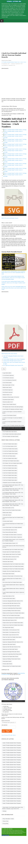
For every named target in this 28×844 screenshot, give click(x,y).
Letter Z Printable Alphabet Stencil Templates (12, 803)
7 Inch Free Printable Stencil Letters (10, 475)
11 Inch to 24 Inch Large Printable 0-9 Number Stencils (11, 422)
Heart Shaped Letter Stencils (8, 573)
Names (17, 15)
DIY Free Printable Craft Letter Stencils (10, 436)
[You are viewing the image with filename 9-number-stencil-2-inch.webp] (14, 175)
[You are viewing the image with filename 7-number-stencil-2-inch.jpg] (14, 163)
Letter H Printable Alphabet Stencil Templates (12, 759)
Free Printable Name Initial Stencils (10, 431)
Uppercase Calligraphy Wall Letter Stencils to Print (13, 642)
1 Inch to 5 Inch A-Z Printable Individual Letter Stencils (13, 425)
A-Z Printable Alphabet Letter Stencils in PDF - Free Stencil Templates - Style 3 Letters (12, 501)
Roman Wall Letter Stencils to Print (9, 620)
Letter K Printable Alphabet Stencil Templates (12, 767)
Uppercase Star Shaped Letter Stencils (10, 656)
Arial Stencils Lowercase (7, 392)
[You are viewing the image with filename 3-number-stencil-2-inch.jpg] (14, 144)
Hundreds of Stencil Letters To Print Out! (11, 397)
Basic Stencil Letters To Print (8, 385)
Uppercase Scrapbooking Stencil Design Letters (12, 654)
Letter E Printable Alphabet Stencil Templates (12, 752)
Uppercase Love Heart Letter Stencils (10, 649)
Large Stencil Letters (7, 373)
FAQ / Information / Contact (8, 818)
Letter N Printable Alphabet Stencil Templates (12, 774)
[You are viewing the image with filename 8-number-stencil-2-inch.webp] (14, 170)
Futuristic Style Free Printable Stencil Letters (11, 551)
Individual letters (18, 14)
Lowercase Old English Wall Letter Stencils (11, 605)
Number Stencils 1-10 (7, 394)
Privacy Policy (5, 823)
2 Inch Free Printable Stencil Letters (10, 458)
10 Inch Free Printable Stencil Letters (10, 448)
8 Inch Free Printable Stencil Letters (10, 477)
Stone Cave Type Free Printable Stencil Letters (12, 637)
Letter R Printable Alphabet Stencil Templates (12, 784)
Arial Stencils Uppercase (8, 389)
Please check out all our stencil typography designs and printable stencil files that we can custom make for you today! (14, 288)
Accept (8, 835)
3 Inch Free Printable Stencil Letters (10, 465)
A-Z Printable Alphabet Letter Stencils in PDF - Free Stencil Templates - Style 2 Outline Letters (12, 497)
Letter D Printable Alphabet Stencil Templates (12, 750)
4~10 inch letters (14, 12)
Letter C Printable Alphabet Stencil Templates (12, 747)
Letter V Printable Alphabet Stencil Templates (12, 793)
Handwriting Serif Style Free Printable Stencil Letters (13, 568)
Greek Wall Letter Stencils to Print (9, 559)
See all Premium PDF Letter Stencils (9, 735)
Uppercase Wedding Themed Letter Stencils (11, 658)
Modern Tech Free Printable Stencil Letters (11, 615)
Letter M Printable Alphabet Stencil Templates (12, 771)
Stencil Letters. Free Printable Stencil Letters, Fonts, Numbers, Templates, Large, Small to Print (12, 808)
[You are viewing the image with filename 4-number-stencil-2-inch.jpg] (14, 148)
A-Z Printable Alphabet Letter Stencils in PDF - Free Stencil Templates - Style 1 (12, 485)
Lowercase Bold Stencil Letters (9, 598)
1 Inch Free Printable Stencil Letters (10, 443)
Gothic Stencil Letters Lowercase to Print (11, 556)
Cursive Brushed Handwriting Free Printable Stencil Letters (12, 524)
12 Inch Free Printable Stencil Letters (10, 453)
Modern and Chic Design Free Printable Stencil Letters (13, 613)
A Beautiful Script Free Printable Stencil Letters (12, 482)
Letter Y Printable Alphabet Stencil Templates (12, 800)
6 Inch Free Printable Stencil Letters (10, 472)
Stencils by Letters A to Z (8, 402)
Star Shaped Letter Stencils (8, 627)
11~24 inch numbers (9, 14)
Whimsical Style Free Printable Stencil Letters (12, 666)
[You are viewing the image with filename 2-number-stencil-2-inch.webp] (14, 141)
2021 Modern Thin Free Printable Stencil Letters (12, 463)
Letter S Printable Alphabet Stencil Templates (12, 786)
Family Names (22, 15)
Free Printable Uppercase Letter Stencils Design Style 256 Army (13, 546)
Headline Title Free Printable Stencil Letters (11, 571)
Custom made (5, 17)
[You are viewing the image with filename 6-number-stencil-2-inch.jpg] (14, 158)
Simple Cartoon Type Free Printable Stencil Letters (13, 622)
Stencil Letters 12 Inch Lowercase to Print (11, 629)
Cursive (3, 12)
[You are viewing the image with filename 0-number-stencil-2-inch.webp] (14, 131)
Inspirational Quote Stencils (8, 399)
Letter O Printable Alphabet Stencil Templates (12, 776)
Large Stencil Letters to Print (8, 596)
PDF (6, 12)
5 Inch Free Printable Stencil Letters (10, 470)
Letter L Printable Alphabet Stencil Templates (12, 769)
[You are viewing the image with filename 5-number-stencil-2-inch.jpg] (14, 153)
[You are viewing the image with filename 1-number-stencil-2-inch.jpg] (14, 134)
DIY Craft (12, 15)
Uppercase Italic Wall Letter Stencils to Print (11, 646)
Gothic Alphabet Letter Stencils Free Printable (12, 554)
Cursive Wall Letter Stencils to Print (10, 529)
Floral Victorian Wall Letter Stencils (10, 532)
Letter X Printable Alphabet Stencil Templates (12, 798)
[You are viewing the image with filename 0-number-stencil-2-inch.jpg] (14, 129)
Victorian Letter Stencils (7, 663)
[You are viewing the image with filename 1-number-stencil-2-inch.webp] (14, 136)
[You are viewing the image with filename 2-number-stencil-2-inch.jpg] (14, 139)
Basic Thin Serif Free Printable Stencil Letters (12, 510)
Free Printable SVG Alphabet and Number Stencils (13, 409)
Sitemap (4, 811)
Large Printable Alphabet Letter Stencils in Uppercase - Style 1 (13, 585)
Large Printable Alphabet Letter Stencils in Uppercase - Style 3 (13, 593)
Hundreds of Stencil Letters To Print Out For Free (12, 576)
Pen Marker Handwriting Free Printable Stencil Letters (13, 617)
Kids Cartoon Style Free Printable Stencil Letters (12, 582)
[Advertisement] (14, 36)
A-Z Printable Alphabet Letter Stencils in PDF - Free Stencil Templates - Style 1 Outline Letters (12, 489)
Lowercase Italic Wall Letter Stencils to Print (11, 603)
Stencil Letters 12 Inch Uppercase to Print (11, 632)
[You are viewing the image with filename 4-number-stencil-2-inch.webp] (14, 151)
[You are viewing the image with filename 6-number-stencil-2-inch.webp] (14, 161)
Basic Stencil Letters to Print (8, 507)
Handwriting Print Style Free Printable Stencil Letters (13, 566)
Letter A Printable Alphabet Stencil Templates (12, 742)
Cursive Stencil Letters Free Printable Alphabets (12, 527)
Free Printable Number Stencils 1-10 (10, 543)
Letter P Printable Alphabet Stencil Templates (12, 779)
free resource (14, 3)
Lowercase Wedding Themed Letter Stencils (11, 610)
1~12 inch (21, 11)
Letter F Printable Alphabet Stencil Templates (12, 755)
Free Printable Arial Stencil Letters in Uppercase (12, 537)
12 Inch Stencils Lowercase (8, 377)
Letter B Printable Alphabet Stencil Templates (12, 745)
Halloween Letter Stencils (8, 561)
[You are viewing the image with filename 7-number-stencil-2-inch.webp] (14, 165)
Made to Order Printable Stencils (9, 404)
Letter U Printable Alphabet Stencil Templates (12, 791)
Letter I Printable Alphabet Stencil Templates (12, 762)
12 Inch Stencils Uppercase (8, 375)
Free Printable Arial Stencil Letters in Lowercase (12, 534)
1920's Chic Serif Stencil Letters (9, 456)
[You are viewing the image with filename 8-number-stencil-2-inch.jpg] (14, 168)
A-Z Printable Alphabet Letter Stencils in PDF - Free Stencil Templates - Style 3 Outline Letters (12, 504)
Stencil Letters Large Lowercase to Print (11, 634)
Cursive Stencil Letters (7, 382)
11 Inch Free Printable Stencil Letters (10, 451)
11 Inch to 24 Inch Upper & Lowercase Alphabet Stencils (12, 418)
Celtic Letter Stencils (7, 515)
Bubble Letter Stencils (7, 387)
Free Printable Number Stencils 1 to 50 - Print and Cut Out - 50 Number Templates (13, 540)
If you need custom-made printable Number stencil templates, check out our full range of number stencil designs (13, 283)
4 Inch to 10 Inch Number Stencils (9, 415)
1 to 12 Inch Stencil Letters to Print (10, 446)
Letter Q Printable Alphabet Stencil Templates (12, 781)
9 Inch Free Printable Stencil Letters (10, 480)
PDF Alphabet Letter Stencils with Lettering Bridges (13, 406)
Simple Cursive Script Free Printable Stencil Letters (13, 625)
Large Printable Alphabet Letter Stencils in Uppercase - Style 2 (13, 589)
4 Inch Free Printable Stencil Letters (10, 468)
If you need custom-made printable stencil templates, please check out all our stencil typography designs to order (13, 272)
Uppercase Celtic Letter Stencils (9, 644)
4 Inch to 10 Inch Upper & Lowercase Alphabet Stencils (11, 412)
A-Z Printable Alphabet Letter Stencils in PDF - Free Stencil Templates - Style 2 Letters (12, 493)
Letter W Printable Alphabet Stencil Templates (12, 796)
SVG (9, 12)
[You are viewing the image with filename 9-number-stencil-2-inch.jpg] (14, 173)
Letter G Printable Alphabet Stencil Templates (12, 757)
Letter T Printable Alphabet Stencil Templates (12, 788)
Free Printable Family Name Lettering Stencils (12, 434)
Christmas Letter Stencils (8, 521)
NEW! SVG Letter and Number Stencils (10, 218)
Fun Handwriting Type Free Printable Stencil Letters (13, 549)
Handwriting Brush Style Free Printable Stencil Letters (13, 564)
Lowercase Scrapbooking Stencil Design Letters (12, 608)
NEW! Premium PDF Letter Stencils (9, 353)
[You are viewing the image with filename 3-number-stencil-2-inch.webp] (14, 146)
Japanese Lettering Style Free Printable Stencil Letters (11, 579)
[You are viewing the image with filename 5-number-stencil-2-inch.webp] (14, 156)
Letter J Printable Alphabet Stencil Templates (12, 764)
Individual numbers (6, 15)
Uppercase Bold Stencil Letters (9, 639)
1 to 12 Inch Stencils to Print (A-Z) (9, 380)
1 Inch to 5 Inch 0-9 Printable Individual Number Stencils (12, 428)
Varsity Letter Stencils (7, 661)
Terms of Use (5, 821)
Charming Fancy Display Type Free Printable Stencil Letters (12, 518)
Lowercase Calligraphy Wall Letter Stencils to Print (13, 600)
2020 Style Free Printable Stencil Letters (11, 460)
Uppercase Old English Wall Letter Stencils (11, 651)
